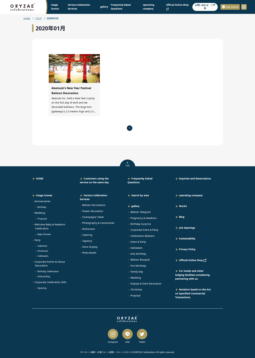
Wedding (40, 212)
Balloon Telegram (140, 212)
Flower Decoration (92, 211)
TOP (128, 165)
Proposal (42, 218)
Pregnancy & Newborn (143, 218)
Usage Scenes (44, 195)
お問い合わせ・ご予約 (205, 7)
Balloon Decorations (93, 205)
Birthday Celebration (48, 271)
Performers (88, 229)
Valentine (42, 245)
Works (183, 206)
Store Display (89, 246)
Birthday (41, 207)
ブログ (38, 18)
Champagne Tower (93, 217)
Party (37, 240)
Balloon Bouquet (140, 259)
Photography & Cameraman (98, 223)
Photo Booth (89, 252)
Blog (181, 216)
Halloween (42, 255)
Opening (41, 288)
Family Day (136, 271)
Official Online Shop (191, 260)
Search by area (140, 195)
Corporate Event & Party (144, 229)
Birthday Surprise (140, 224)
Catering (87, 234)
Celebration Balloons (142, 236)
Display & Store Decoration (146, 283)
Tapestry (87, 241)
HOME (26, 18)
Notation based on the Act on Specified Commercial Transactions (193, 293)
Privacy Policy (187, 249)
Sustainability (187, 238)
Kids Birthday (138, 253)
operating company (191, 195)
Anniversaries (42, 201)
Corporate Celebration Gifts (50, 282)
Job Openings (187, 227)
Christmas (42, 250)
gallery (104, 6)
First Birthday (138, 265)
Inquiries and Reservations (195, 178)
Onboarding (43, 276)
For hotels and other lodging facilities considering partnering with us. (192, 274)
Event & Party (138, 241)
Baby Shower (44, 234)
